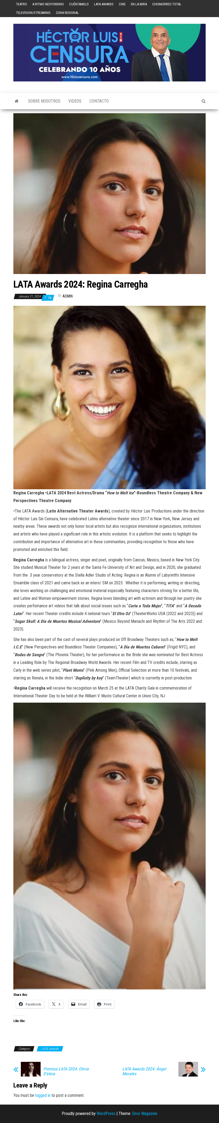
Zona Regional (67, 13)
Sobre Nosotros (44, 101)
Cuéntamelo (79, 4)
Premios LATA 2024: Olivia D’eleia (66, 1071)
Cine (122, 4)
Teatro (21, 4)
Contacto (99, 101)
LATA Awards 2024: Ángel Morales (144, 1071)
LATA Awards (104, 4)
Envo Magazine (144, 1113)
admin (67, 296)
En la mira (139, 4)
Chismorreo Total (166, 4)
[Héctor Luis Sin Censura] (16, 101)
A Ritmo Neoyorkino (48, 4)
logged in (42, 1095)
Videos (74, 101)
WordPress (106, 1113)
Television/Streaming (33, 13)
